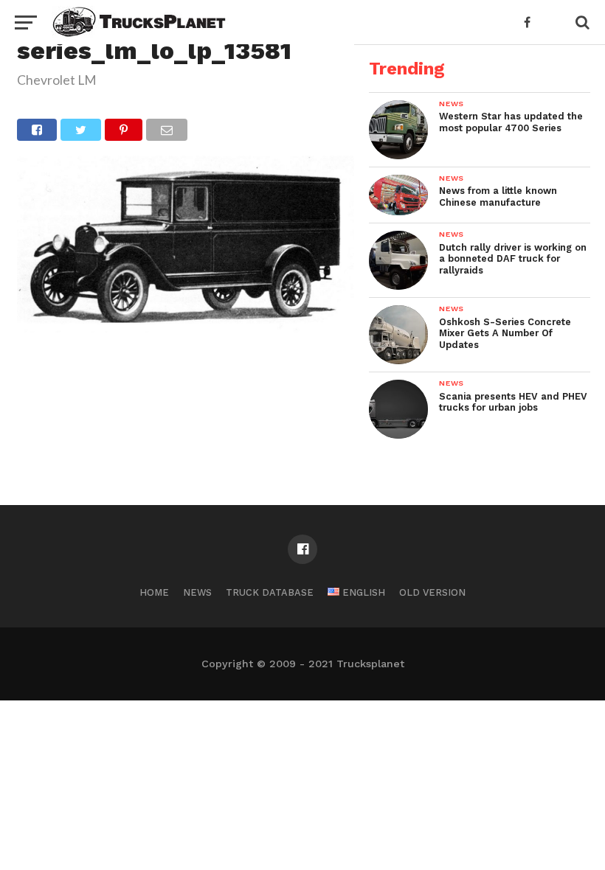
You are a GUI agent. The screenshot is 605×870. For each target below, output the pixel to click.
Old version (432, 592)
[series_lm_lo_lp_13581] (185, 327)
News (197, 592)
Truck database (270, 592)
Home (154, 592)
